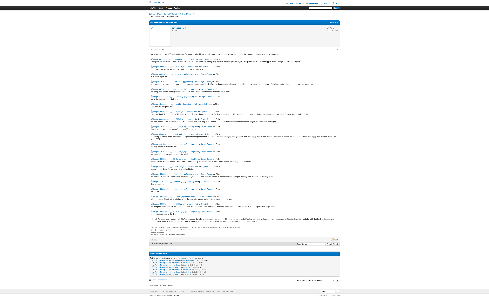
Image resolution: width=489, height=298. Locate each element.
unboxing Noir (192, 59)
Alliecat (185, 262)
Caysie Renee (207, 59)
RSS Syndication (227, 291)
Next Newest (167, 244)
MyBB (159, 295)
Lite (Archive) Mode (197, 291)
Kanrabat (186, 274)
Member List (313, 3)
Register (177, 8)
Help (336, 3)
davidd (185, 267)
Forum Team (154, 291)
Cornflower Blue (188, 260)
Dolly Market (173, 291)
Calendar (326, 3)
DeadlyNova (187, 272)
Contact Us (164, 291)
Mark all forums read (213, 291)
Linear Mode (334, 22)
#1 (337, 49)
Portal (291, 3)
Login (170, 8)
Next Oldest (156, 244)
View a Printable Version (159, 280)
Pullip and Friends (186, 14)
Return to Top (184, 291)
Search (301, 3)
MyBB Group (174, 295)
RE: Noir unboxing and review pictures (166, 260)
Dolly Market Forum (155, 14)
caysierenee (178, 28)
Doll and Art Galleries (171, 14)
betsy (185, 265)
